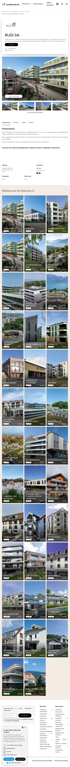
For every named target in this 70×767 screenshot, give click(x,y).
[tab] (6, 123)
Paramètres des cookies (61, 760)
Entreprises (43, 716)
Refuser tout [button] (20, 759)
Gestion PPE (43, 748)
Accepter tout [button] (9, 759)
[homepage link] (10, 4)
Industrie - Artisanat (61, 743)
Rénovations (58, 712)
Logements (58, 709)
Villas (56, 737)
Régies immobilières (45, 746)
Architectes (43, 729)
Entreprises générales (46, 731)
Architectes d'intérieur (46, 726)
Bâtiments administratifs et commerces (61, 724)
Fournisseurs (43, 714)
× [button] (25, 727)
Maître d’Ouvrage (45, 744)
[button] (27, 4)
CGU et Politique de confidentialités (42, 760)
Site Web (38, 168)
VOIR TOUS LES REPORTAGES (35, 112)
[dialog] (14, 745)
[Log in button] (62, 4)
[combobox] (22, 727)
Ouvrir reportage (13, 96)
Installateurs (43, 737)
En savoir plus (18, 741)
